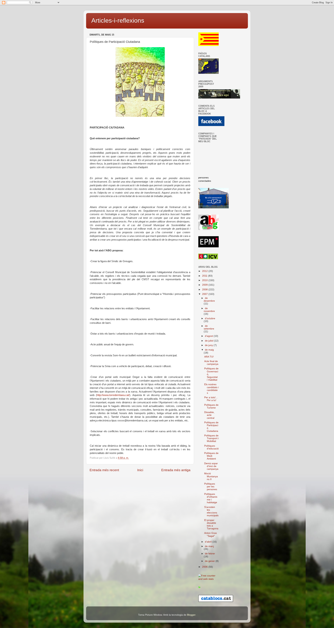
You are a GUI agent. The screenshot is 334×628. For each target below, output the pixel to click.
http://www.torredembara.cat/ (113, 395)
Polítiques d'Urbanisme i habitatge (210, 498)
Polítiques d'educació (211, 447)
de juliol (209, 340)
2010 (205, 280)
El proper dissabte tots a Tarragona (211, 524)
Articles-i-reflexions (117, 20)
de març (209, 546)
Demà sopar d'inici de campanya (211, 466)
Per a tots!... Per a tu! (211, 399)
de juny (209, 345)
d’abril (208, 541)
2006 (205, 567)
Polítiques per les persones (210, 486)
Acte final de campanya (211, 362)
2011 (205, 275)
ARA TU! (209, 356)
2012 (205, 271)
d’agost (209, 336)
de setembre (209, 327)
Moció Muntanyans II (211, 476)
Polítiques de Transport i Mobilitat (211, 438)
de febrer (210, 553)
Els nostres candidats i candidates (211, 388)
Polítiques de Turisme (211, 406)
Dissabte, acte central (209, 415)
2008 (205, 289)
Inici (140, 470)
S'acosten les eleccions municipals (211, 511)
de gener (210, 561)
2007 (205, 294)
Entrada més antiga (175, 470)
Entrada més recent (104, 470)
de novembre (209, 309)
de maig (209, 349)
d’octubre (210, 318)
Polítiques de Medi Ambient (211, 456)
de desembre (209, 299)
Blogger (191, 615)
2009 (205, 285)
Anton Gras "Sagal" (210, 534)
